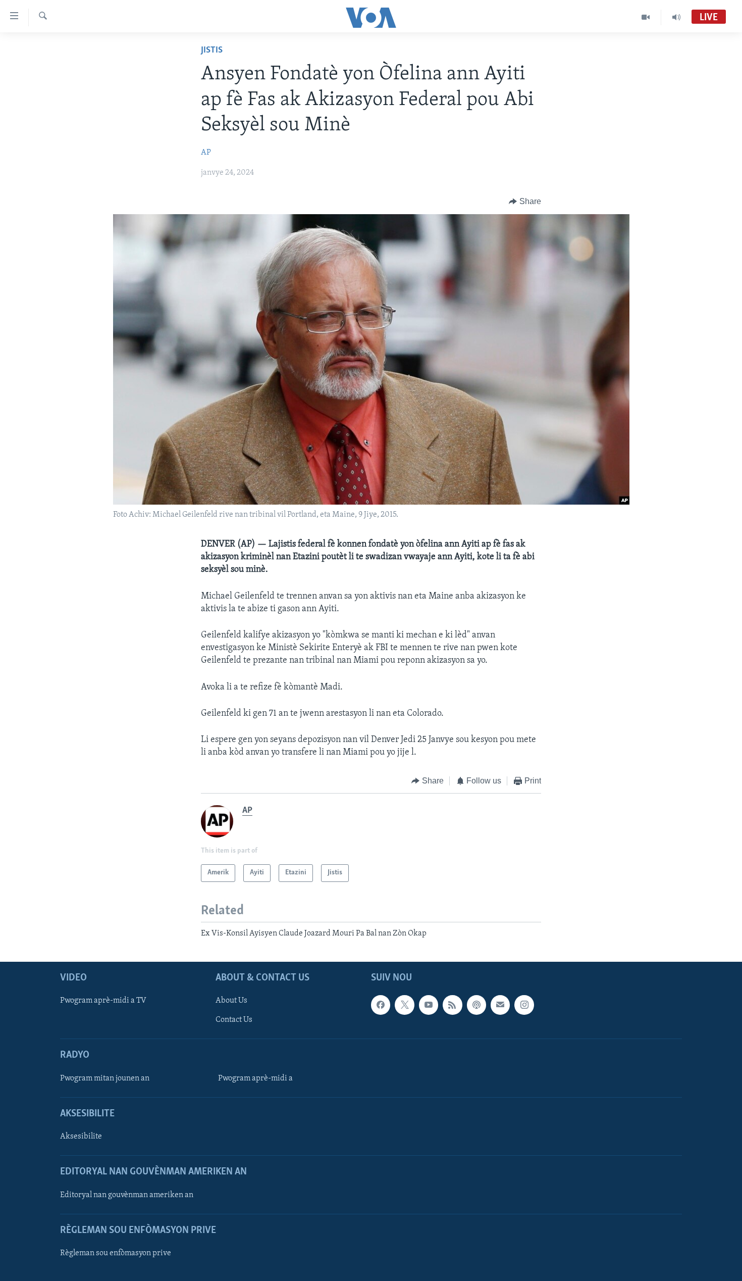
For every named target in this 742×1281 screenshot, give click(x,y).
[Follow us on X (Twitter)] (404, 1004)
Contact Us (234, 1020)
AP (206, 153)
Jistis (212, 50)
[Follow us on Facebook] (380, 1004)
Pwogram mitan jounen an (104, 1078)
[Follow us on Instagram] (524, 1004)
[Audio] (676, 17)
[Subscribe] (500, 1004)
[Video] (645, 17)
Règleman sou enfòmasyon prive (115, 1253)
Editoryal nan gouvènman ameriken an (126, 1195)
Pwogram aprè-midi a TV (103, 1001)
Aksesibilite (81, 1136)
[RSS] (452, 1004)
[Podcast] (476, 1004)
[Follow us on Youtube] (428, 1004)
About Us (231, 1001)
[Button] (525, 201)
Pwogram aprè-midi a (255, 1078)
